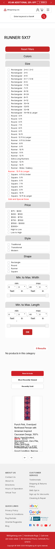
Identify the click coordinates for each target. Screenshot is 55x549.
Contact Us (10, 477)
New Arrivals (27, 373)
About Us (9, 481)
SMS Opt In (34, 490)
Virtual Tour (10, 492)
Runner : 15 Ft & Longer (18, 171)
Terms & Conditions (14, 514)
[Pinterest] (38, 525)
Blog (7, 526)
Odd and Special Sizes (18, 199)
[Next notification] (51, 2)
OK (27, 332)
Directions (10, 485)
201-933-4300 (11, 539)
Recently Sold (27, 386)
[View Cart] (41, 9)
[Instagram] (42, 525)
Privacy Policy (11, 510)
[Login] (37, 9)
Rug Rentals (10, 518)
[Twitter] (35, 525)
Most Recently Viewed (27, 380)
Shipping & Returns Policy (38, 485)
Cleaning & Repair (37, 498)
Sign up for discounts (39, 494)
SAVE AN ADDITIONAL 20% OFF (27, 2)
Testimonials (35, 479)
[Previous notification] (4, 2)
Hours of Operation (14, 488)
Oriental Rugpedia (13, 522)
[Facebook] (31, 525)
